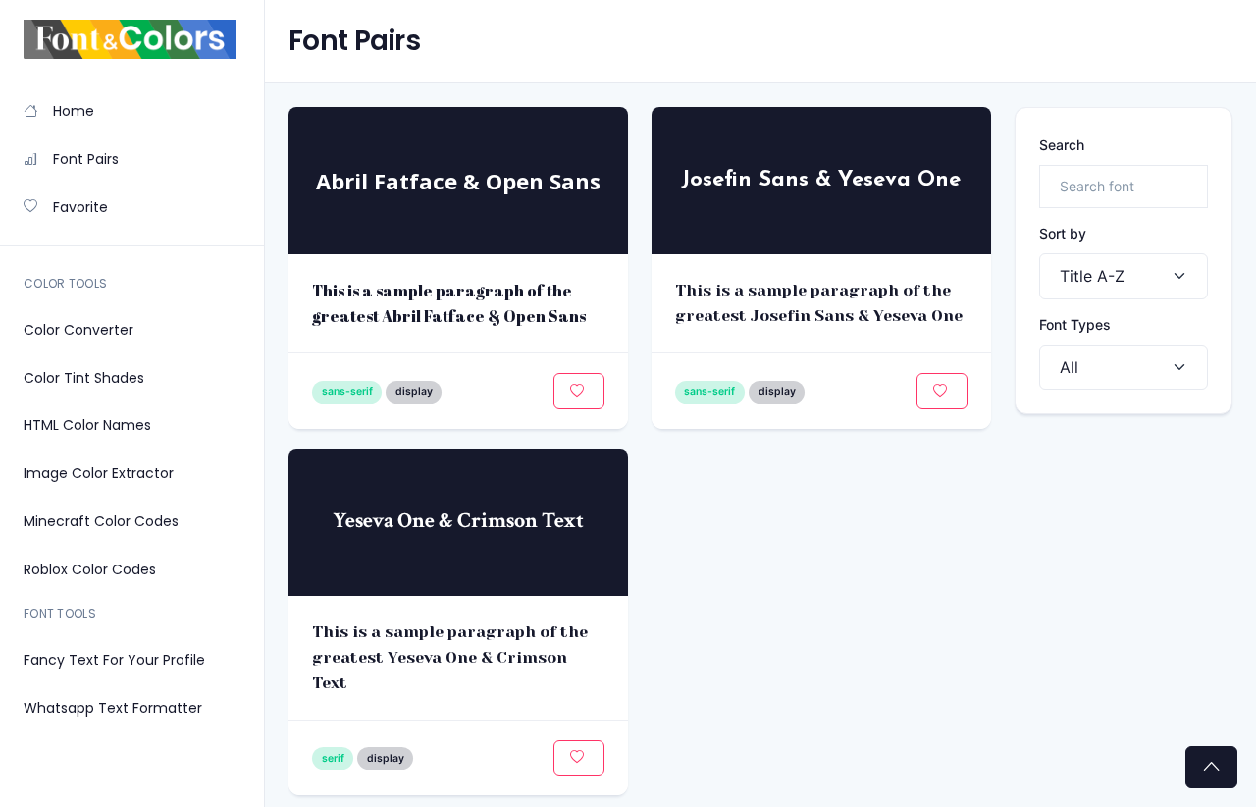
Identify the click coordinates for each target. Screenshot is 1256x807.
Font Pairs (86, 159)
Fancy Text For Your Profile (114, 660)
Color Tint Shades (84, 378)
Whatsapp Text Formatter (113, 708)
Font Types (1075, 324)
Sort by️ (1062, 233)
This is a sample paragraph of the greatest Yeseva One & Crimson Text (450, 657)
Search (1061, 144)
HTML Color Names (87, 425)
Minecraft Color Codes (101, 521)
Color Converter (78, 330)
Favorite (80, 207)
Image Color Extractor (99, 473)
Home (73, 111)
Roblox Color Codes (90, 569)
